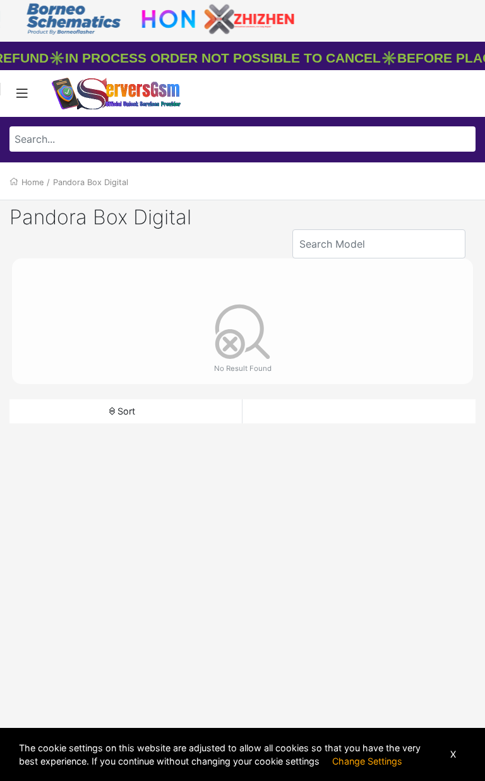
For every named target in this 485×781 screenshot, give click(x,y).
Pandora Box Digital (90, 182)
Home (32, 182)
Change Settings (367, 761)
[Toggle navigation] (22, 93)
